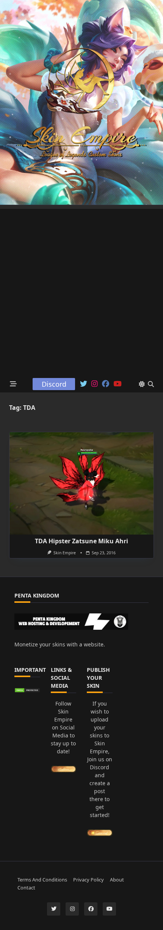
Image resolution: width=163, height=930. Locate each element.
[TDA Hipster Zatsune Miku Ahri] (81, 483)
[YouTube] (117, 384)
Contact (26, 887)
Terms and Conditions (42, 879)
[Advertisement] (81, 290)
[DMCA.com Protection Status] (27, 690)
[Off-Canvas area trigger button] (13, 384)
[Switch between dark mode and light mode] (142, 384)
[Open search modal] (151, 384)
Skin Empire (64, 552)
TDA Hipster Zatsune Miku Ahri (81, 541)
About (117, 879)
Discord (54, 384)
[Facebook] (105, 384)
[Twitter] (83, 384)
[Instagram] (94, 384)
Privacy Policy (88, 879)
